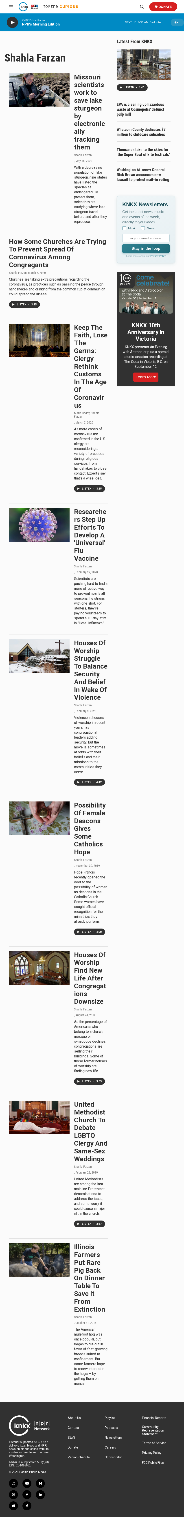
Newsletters (113, 1437)
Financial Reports (154, 1418)
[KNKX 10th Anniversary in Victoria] (146, 294)
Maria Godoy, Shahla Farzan (86, 414)
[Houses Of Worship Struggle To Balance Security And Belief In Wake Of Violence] (39, 656)
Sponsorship (114, 1457)
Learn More (146, 377)
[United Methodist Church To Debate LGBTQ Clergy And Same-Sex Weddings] (39, 1117)
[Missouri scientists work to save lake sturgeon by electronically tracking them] (39, 90)
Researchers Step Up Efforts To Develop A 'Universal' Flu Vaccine (90, 535)
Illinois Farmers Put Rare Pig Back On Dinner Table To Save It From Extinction (89, 1278)
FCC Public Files (153, 1462)
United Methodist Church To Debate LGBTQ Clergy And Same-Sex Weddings (90, 1131)
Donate (165, 7)
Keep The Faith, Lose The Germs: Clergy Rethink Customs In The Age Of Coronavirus (90, 366)
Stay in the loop (145, 248)
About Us (74, 1418)
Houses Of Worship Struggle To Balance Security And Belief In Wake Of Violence (90, 670)
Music (132, 228)
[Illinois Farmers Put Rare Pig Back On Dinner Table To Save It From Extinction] (39, 1260)
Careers (110, 1447)
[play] (12, 22)
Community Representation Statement (153, 1430)
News (151, 228)
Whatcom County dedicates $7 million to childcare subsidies (141, 132)
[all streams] (177, 22)
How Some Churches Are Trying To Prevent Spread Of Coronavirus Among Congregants (57, 253)
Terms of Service (154, 1443)
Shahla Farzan (83, 155)
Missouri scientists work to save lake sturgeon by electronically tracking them (89, 112)
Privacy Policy (158, 256)
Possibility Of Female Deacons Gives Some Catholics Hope (90, 828)
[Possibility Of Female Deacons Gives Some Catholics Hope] (39, 818)
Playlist (110, 1418)
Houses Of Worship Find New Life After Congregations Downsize (90, 978)
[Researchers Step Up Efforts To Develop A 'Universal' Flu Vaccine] (39, 524)
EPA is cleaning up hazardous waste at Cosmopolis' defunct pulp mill (140, 109)
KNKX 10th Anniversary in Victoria (145, 332)
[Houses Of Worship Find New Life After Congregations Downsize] (39, 968)
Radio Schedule (79, 1457)
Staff (71, 1437)
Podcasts (111, 1428)
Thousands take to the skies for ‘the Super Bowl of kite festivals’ (143, 152)
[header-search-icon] (142, 7)
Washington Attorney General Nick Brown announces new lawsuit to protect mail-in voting (143, 174)
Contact (73, 1428)
